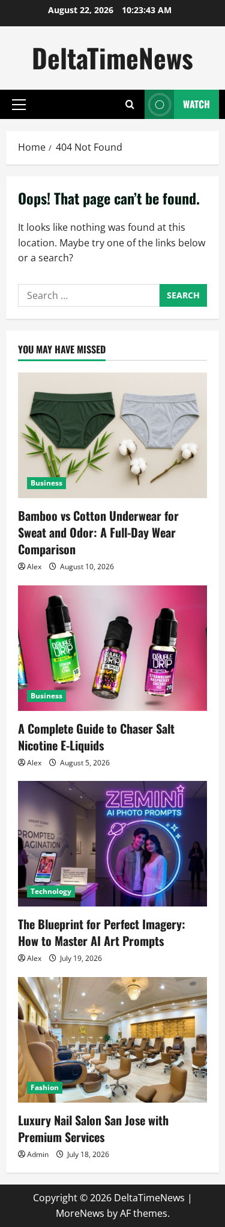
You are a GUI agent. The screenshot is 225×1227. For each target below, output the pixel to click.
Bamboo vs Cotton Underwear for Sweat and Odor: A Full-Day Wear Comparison (98, 532)
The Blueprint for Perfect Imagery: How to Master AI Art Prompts (101, 932)
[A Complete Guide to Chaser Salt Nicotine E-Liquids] (112, 648)
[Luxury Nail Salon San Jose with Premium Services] (112, 1040)
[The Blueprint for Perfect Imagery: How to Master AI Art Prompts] (112, 843)
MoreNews (80, 1213)
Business (46, 483)
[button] (19, 104)
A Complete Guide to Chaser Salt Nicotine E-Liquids (96, 736)
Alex (34, 566)
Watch (196, 104)
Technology (51, 891)
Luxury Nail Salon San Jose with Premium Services (93, 1128)
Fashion (45, 1087)
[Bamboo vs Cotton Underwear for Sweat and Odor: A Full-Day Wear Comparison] (112, 435)
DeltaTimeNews (112, 57)
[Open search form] (129, 104)
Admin (38, 1154)
